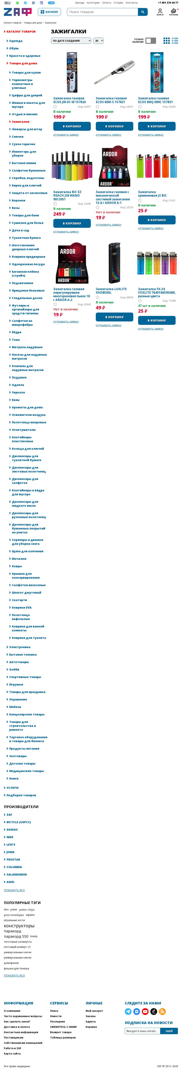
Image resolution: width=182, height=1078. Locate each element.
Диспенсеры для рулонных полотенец (29, 515)
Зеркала (18, 392)
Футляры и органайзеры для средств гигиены (25, 309)
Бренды (79, 2)
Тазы (16, 340)
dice (6, 909)
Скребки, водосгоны (28, 178)
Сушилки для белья (27, 223)
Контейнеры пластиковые (22, 439)
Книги (13, 778)
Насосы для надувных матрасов (29, 356)
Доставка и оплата (17, 1026)
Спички (17, 137)
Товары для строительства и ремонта (22, 726)
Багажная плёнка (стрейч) (25, 273)
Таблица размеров (63, 1037)
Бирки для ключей (26, 185)
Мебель (15, 707)
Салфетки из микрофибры (22, 323)
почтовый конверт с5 (17, 947)
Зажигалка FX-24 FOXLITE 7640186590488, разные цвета (157, 292)
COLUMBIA (14, 867)
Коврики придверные (28, 257)
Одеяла (18, 385)
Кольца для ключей (28, 449)
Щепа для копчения (27, 551)
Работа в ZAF (12, 1048)
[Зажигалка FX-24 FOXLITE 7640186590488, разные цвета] (156, 263)
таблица (167, 41)
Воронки (18, 200)
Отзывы (118, 2)
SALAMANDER (17, 874)
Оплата (106, 2)
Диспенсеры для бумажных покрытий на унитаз (28, 528)
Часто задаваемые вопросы (23, 1016)
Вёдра (16, 332)
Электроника (19, 647)
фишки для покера (16, 968)
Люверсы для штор (27, 129)
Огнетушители (24, 430)
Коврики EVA (22, 607)
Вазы (16, 400)
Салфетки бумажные (29, 170)
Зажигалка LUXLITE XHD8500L (111, 291)
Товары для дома (33, 22)
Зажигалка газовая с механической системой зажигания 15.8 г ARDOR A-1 (113, 197)
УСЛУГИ (12, 788)
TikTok (153, 1011)
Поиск (54, 1010)
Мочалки (19, 559)
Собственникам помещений (23, 1043)
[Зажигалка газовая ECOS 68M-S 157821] (114, 72)
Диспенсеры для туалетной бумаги (26, 458)
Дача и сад (20, 230)
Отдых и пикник (25, 114)
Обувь (14, 48)
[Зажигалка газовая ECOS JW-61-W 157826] (72, 72)
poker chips (27, 909)
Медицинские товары (26, 771)
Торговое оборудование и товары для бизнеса (28, 739)
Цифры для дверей (27, 95)
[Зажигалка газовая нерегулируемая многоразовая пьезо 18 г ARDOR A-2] (72, 263)
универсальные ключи (17, 952)
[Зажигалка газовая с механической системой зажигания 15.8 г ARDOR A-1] (114, 166)
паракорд (12, 930)
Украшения (18, 699)
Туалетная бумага (26, 238)
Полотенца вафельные (21, 617)
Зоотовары (18, 756)
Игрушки (16, 684)
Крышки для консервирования (26, 576)
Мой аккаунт (94, 1010)
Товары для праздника (27, 692)
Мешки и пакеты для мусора (28, 105)
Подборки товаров (21, 795)
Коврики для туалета (29, 638)
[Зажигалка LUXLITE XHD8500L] (114, 263)
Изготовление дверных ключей (25, 247)
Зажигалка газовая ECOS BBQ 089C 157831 (155, 100)
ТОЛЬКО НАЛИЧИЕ (150, 41)
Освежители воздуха (29, 415)
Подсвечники (22, 283)
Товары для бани (25, 215)
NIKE (10, 837)
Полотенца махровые (29, 422)
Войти (160, 15)
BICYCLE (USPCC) (19, 822)
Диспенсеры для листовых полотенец (29, 469)
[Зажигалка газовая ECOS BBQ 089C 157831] (156, 72)
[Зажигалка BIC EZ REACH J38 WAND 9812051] (72, 166)
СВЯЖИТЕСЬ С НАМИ (63, 1026)
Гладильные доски (27, 298)
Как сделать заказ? (17, 1021)
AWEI (10, 882)
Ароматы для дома (27, 407)
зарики (30, 914)
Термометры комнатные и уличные (22, 84)
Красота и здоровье (24, 56)
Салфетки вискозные (29, 585)
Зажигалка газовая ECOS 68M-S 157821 (111, 100)
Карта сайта (12, 1053)
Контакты (132, 2)
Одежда (15, 41)
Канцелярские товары (26, 714)
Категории (93, 2)
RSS (162, 1011)
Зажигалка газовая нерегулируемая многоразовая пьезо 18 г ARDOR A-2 (71, 294)
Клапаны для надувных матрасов (28, 368)
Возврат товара (60, 1032)
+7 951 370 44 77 (168, 2)
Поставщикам (13, 1037)
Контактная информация (21, 1032)
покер (34, 936)
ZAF (9, 815)
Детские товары (22, 763)
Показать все (14, 890)
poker (13, 909)
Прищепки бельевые (28, 290)
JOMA (11, 852)
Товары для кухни (26, 72)
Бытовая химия (24, 163)
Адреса (91, 1021)
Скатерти (19, 600)
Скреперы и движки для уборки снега (27, 542)
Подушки (19, 377)
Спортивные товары (25, 677)
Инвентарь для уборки (24, 153)
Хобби (14, 669)
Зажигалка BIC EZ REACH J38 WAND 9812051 (67, 195)
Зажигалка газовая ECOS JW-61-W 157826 (69, 100)
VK (136, 1011)
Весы (16, 208)
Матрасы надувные (27, 347)
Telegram (128, 1011)
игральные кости (14, 920)
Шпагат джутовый (26, 592)
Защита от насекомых (29, 193)
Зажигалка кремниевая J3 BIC (152, 194)
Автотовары (19, 662)
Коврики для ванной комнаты (28, 628)
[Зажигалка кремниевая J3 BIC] (156, 166)
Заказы (91, 1016)
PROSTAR (13, 859)
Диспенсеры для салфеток (25, 481)
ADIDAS (12, 830)
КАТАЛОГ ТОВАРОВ (12, 22)
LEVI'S (11, 844)
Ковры (17, 566)
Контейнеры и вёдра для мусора (28, 492)
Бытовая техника (23, 654)
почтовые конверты (18, 941)
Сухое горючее (23, 144)
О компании (12, 1010)
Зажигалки (20, 122)
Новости (55, 1016)
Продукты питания (24, 748)
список (175, 41)
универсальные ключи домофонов (17, 960)
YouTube (145, 1011)
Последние (57, 1021)
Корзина (91, 1026)
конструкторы (19, 925)
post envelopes (14, 915)
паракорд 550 (16, 936)
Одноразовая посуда (28, 264)
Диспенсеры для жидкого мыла (25, 504)
